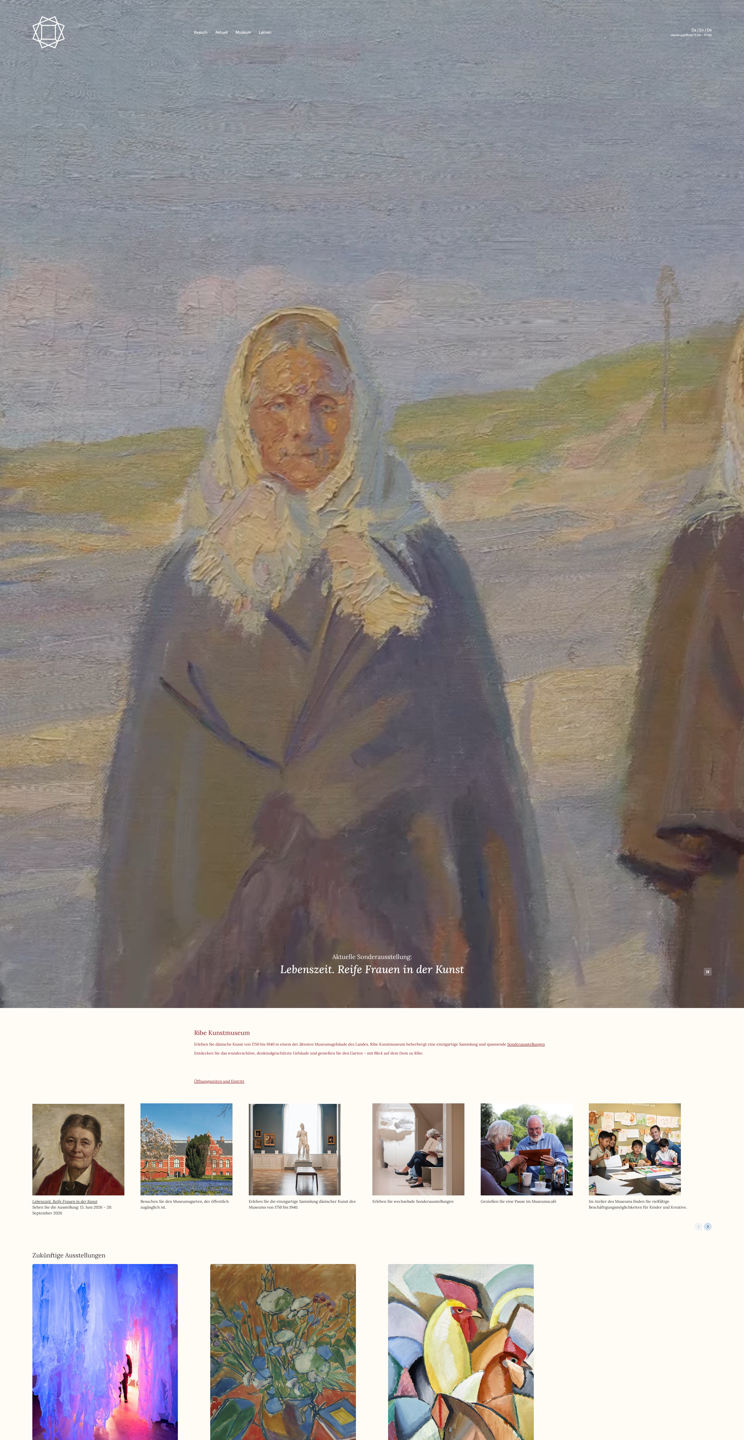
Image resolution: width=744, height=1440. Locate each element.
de (709, 30)
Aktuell (221, 32)
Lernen (265, 32)
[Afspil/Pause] (708, 972)
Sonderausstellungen (526, 1044)
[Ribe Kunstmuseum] (48, 32)
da (693, 30)
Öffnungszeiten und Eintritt (219, 1081)
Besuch (201, 32)
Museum (243, 32)
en (701, 30)
